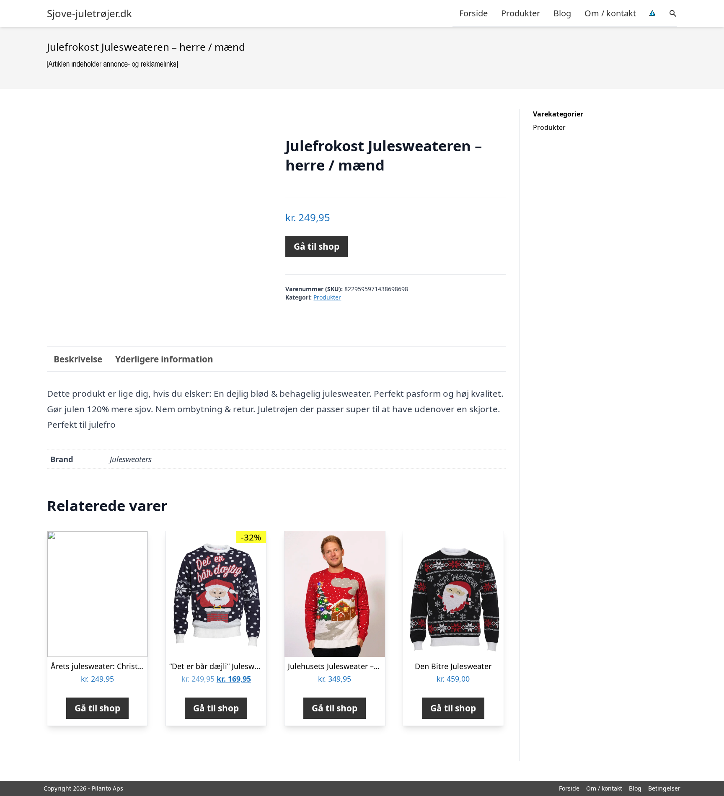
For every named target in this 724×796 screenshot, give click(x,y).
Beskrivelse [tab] (78, 359)
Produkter (520, 13)
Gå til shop (316, 246)
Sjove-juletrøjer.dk (89, 13)
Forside (473, 13)
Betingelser (664, 788)
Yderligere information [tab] (164, 359)
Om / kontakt (610, 13)
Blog (562, 13)
